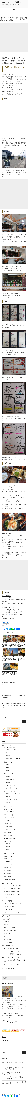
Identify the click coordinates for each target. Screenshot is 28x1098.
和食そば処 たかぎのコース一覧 (11, 609)
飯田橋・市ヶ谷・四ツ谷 (12, 794)
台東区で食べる (8, 809)
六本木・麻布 (9, 785)
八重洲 (7, 767)
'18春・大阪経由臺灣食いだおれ (12, 954)
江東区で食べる (8, 817)
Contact (4, 1044)
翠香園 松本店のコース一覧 (10, 612)
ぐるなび (17, 614)
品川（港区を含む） (11, 829)
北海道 (5, 921)
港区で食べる (7, 773)
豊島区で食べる (8, 859)
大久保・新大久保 (10, 799)
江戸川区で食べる (8, 879)
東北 (5, 924)
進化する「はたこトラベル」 (9, 957)
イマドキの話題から (7, 968)
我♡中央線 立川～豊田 (10, 891)
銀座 (7, 770)
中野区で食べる (8, 853)
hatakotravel (13, 55)
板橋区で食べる (8, 870)
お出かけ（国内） (6, 919)
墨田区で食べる (8, 815)
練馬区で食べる (8, 873)
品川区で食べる (8, 823)
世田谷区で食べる (8, 838)
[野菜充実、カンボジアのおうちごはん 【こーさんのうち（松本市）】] (6, 655)
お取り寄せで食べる (7, 916)
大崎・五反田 (9, 826)
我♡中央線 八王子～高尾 (10, 894)
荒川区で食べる (8, 867)
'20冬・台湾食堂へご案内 (10, 948)
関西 (5, 936)
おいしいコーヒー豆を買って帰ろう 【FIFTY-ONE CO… (6, 672)
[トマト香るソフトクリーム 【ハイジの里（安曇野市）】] (14, 655)
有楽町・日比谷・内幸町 (12, 758)
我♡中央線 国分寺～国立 (10, 888)
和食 (8, 684)
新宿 (7, 796)
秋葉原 (7, 752)
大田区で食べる (8, 835)
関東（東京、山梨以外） (10, 927)
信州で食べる (5, 901)
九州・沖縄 (7, 942)
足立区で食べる (8, 876)
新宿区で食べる (8, 791)
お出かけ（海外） (6, 945)
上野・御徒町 (9, 811)
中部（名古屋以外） (9, 930)
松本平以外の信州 (8, 906)
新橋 (7, 776)
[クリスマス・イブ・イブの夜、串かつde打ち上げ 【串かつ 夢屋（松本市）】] (14, 669)
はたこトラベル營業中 (11, 2)
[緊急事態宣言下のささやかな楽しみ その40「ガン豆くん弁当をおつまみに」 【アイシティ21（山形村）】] (22, 641)
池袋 (7, 861)
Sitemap (4, 1037)
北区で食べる (7, 865)
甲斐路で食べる (6, 909)
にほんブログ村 (6, 625)
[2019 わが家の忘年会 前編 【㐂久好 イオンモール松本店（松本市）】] (14, 641)
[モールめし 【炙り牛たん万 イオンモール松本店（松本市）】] (22, 655)
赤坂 (7, 782)
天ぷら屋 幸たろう (6, 596)
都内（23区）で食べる (8, 745)
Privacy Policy (5, 1040)
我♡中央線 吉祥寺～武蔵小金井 (12, 885)
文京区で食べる (8, 806)
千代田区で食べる (8, 747)
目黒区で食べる (8, 832)
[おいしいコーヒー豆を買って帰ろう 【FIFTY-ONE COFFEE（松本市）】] (6, 669)
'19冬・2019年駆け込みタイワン (12, 951)
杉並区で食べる (8, 856)
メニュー (15, 9)
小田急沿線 (7, 897)
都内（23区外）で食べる (8, 883)
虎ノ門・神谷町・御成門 (12, 788)
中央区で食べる (8, 762)
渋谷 (7, 843)
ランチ (5, 684)
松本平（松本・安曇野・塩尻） (10, 682)
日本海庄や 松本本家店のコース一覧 (12, 611)
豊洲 (7, 820)
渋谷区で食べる (8, 841)
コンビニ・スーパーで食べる (9, 913)
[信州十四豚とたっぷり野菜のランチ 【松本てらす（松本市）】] (6, 641)
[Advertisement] (14, 37)
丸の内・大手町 (10, 749)
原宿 (7, 846)
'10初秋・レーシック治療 (10, 964)
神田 (7, 755)
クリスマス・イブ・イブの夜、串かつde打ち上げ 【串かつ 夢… (13, 672)
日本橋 (7, 764)
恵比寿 (7, 849)
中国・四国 (7, 939)
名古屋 (5, 933)
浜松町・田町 (9, 779)
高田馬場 (8, 802)
